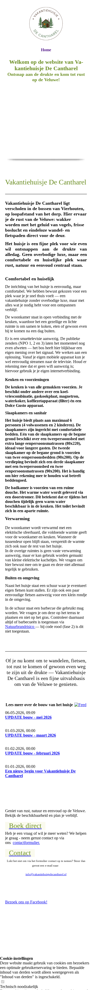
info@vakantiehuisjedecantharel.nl (46, 874)
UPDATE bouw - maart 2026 (30, 735)
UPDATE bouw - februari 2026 (32, 753)
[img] (46, 23)
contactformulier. (26, 842)
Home (46, 50)
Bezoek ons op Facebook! (26, 902)
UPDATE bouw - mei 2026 (28, 717)
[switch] (2, 982)
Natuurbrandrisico (20, 626)
